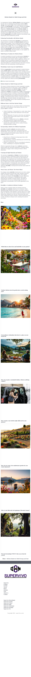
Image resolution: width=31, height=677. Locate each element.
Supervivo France (8, 603)
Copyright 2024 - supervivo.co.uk (15, 613)
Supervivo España (8, 601)
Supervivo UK (7, 608)
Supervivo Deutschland (9, 600)
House (4, 558)
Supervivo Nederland (9, 606)
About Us (6, 593)
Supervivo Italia (7, 604)
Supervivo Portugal (8, 607)
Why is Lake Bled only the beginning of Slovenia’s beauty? (15, 510)
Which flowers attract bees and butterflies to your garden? (15, 246)
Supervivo (6, 582)
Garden (5, 585)
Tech (5, 591)
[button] (15, 13)
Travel (5, 587)
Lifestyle (6, 590)
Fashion (5, 584)
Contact (5, 594)
